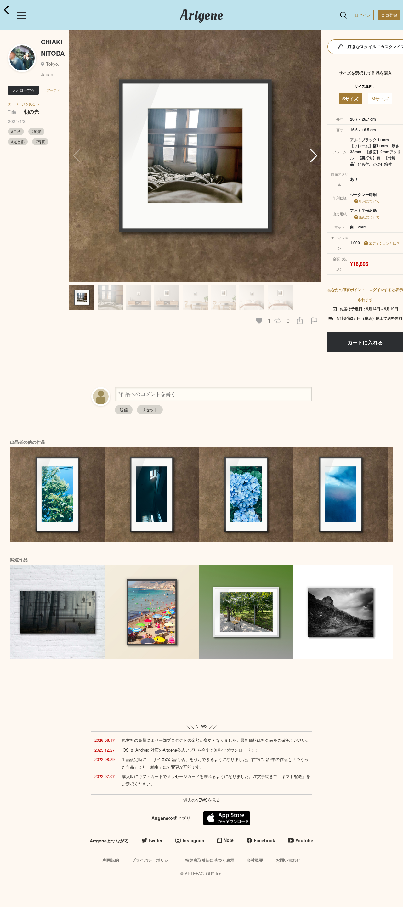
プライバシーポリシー (152, 860)
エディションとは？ (384, 242)
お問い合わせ (288, 860)
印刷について (369, 200)
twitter (155, 840)
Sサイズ (350, 98)
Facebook (264, 840)
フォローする (23, 90)
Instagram (193, 840)
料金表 (267, 740)
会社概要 (255, 860)
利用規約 (111, 860)
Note (229, 840)
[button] (313, 156)
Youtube (304, 840)
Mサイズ (380, 98)
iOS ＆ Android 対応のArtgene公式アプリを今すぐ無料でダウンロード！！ (190, 750)
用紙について (369, 216)
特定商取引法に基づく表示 (209, 860)
